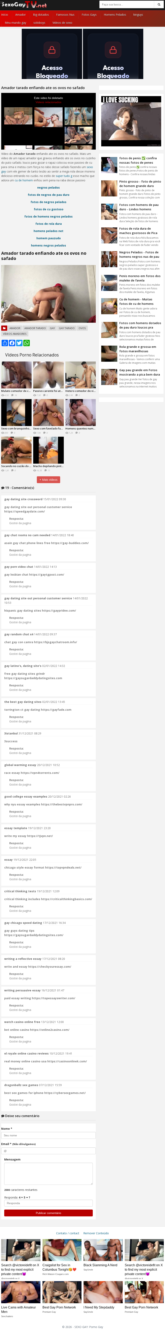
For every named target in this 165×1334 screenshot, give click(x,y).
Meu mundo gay (15, 23)
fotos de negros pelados (48, 202)
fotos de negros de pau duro (48, 195)
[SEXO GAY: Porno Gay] (24, 7)
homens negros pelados (48, 245)
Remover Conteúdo (96, 1233)
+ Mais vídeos (48, 480)
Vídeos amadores (15, 334)
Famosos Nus (65, 14)
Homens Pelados (115, 14)
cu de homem (24, 180)
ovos (82, 328)
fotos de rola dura (48, 224)
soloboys (39, 23)
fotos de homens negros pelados (48, 216)
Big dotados (41, 14)
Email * (18, 1144)
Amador (20, 14)
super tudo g (64, 176)
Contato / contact (67, 1233)
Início (4, 14)
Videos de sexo (62, 23)
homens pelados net (48, 231)
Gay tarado (67, 328)
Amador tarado (35, 328)
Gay (52, 328)
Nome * (6, 1129)
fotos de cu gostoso (48, 209)
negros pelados (48, 187)
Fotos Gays (89, 14)
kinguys (138, 14)
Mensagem (12, 1159)
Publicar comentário (48, 1213)
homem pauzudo (48, 238)
